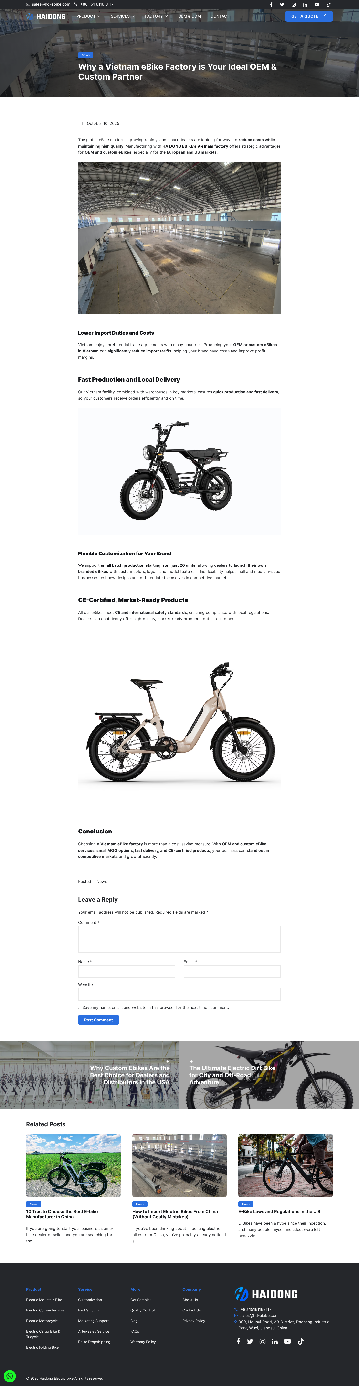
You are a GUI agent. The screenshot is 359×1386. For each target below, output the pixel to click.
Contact (220, 16)
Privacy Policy (193, 1321)
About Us (190, 1300)
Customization (90, 1300)
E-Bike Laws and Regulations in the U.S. (280, 1211)
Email (190, 961)
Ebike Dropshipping (94, 1342)
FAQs (134, 1331)
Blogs (135, 1321)
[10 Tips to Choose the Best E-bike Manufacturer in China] (73, 1164)
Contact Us (191, 1310)
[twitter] (282, 5)
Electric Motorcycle (42, 1321)
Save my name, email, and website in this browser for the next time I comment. (156, 1007)
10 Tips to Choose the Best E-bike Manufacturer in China (62, 1214)
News (86, 55)
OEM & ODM (189, 16)
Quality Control (142, 1310)
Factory (154, 16)
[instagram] (293, 5)
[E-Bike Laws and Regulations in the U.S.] (285, 1164)
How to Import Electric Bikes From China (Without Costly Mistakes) (175, 1214)
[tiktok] (329, 5)
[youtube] (317, 5)
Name (85, 961)
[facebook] (271, 5)
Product (85, 16)
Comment (88, 922)
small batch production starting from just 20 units (148, 565)
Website (85, 984)
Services (120, 16)
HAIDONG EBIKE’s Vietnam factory (195, 146)
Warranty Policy (143, 1342)
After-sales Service (93, 1331)
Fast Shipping (89, 1310)
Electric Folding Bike (42, 1347)
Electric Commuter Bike (45, 1310)
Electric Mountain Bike (44, 1300)
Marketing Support (93, 1321)
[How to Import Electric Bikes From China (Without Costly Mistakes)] (179, 1164)
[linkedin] (305, 5)
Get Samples (140, 1300)
